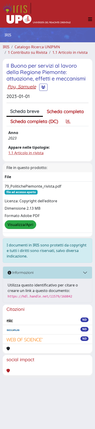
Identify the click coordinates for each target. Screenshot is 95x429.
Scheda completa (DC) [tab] (34, 121)
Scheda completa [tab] (65, 111)
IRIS (6, 46)
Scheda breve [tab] (24, 111)
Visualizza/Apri (20, 224)
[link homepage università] (38, 19)
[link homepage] (17, 8)
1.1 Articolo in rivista (70, 52)
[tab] (68, 121)
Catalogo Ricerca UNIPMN (37, 46)
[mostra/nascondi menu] (90, 19)
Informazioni (22, 272)
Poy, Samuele (21, 86)
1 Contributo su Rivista (27, 52)
